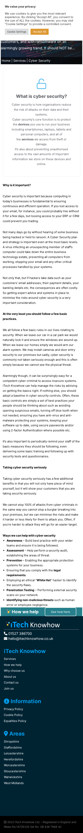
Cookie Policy (13, 715)
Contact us (11, 682)
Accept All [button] (39, 31)
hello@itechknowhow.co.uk (30, 639)
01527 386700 (19, 633)
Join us (9, 688)
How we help (13, 665)
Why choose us (14, 670)
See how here (60, 612)
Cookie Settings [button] (16, 31)
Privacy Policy (13, 709)
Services (19, 61)
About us (10, 676)
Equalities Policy (15, 721)
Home (6, 61)
